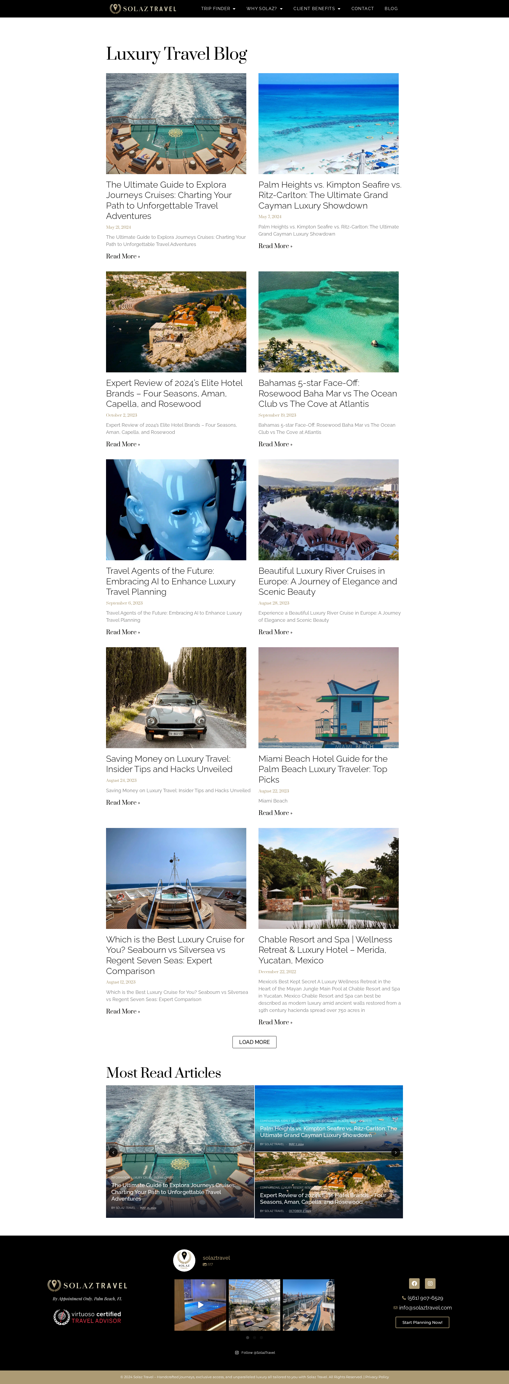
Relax (354, 1120)
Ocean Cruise (164, 1177)
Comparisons (270, 1120)
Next (395, 1152)
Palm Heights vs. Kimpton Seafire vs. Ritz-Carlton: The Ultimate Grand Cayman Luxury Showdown (330, 195)
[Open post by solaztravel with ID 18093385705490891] (200, 1305)
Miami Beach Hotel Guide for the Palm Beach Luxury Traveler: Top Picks (323, 769)
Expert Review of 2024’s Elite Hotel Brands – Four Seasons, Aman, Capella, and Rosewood (174, 393)
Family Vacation (292, 1120)
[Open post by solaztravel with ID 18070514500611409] (254, 1305)
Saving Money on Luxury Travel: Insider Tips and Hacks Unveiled (169, 763)
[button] (254, 1042)
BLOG (391, 8)
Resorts (365, 1120)
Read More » (123, 257)
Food (309, 1120)
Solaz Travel (125, 1207)
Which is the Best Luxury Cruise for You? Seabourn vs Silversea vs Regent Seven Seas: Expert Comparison (175, 955)
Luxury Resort (326, 1120)
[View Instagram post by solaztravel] (221, 1326)
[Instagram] (430, 1283)
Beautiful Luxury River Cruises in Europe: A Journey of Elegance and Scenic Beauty (327, 581)
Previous (113, 1152)
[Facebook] (414, 1283)
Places (343, 1120)
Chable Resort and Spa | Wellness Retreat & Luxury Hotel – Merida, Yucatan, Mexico (325, 950)
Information (120, 1177)
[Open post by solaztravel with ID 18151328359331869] (308, 1305)
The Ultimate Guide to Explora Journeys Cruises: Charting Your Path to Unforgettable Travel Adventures (168, 200)
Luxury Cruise (142, 1177)
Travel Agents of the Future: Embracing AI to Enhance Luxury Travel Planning (170, 581)
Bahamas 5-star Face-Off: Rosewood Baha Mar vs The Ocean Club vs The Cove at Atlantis (327, 393)
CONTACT (363, 8)
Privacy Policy (377, 1377)
